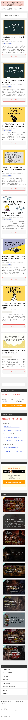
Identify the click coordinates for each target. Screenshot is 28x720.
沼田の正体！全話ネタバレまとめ (11, 427)
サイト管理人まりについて (7, 709)
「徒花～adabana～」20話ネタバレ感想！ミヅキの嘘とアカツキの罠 (14, 587)
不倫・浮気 (5, 676)
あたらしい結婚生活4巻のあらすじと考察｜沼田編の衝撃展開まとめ (14, 636)
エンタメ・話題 (6, 669)
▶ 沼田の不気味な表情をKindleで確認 (13, 430)
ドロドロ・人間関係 (7, 43)
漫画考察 (5, 690)
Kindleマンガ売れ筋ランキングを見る (14, 405)
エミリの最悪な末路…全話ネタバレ (12, 437)
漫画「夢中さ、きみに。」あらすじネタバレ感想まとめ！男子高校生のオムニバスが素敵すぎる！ (14, 258)
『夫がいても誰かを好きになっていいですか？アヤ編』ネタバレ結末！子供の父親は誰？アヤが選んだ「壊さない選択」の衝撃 (14, 603)
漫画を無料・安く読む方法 (9, 686)
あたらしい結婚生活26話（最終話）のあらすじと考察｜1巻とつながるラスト (14, 570)
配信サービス (6, 693)
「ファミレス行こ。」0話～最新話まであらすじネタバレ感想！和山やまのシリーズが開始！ (14, 306)
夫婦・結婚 (5, 679)
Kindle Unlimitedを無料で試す (14, 482)
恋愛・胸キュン (6, 683)
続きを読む (14, 56)
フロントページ (8, 554)
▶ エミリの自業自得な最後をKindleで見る (14, 440)
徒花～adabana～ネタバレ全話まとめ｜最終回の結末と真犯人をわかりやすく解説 (14, 537)
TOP (7, 701)
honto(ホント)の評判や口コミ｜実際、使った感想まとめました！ (14, 620)
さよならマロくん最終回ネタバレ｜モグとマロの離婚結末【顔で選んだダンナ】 (14, 653)
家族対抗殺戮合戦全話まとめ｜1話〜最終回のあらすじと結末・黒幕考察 (14, 504)
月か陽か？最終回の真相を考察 (11, 447)
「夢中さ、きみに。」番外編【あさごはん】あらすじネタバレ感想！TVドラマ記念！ (13, 169)
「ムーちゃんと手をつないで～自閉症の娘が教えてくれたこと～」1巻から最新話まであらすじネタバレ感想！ (14, 521)
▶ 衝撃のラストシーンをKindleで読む (13, 451)
